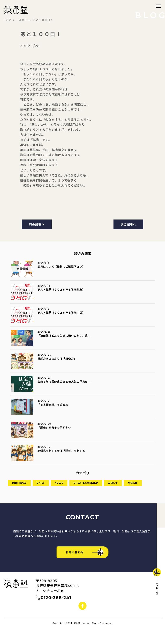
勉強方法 (132, 482)
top (7, 20)
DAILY (41, 482)
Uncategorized (85, 482)
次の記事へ (128, 224)
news (59, 482)
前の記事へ (37, 224)
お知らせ (113, 482)
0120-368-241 (56, 597)
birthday (19, 482)
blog (22, 20)
